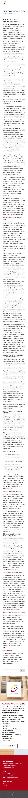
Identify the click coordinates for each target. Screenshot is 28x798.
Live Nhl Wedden (7, 650)
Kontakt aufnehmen (9, 746)
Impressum (20, 793)
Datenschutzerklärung (10, 793)
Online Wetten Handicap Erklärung (12, 491)
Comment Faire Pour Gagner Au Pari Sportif (14, 612)
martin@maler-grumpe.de (12, 777)
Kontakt (14, 795)
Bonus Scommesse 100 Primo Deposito (13, 572)
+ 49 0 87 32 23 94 (10, 773)
